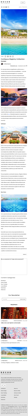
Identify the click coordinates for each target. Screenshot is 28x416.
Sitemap (15, 397)
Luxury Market (4, 286)
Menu (23, 2)
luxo (9, 114)
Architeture (3, 280)
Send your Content (17, 392)
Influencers (3, 289)
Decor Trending (4, 284)
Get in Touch (16, 395)
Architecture (3, 388)
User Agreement (11, 406)
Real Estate (3, 287)
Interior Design (4, 282)
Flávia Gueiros (8, 63)
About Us (16, 388)
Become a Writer (17, 390)
